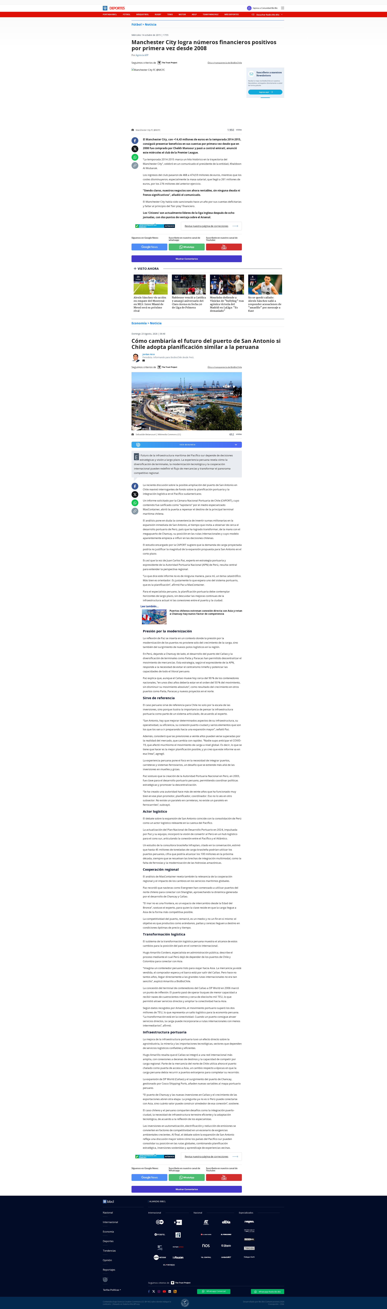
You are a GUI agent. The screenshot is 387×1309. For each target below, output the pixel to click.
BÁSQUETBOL (142, 14)
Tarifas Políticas (111, 1289)
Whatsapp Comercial (216, 1291)
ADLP (194, 14)
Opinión (107, 1260)
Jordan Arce (148, 354)
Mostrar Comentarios (187, 258)
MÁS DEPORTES (231, 14)
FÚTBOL (126, 14)
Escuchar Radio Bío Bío (268, 14)
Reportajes (109, 1269)
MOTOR (182, 14)
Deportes (108, 1241)
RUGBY (158, 14)
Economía (108, 1231)
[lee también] (155, 616)
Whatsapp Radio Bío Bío (269, 1291)
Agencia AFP (142, 55)
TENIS (170, 14)
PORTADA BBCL (110, 14)
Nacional (108, 1212)
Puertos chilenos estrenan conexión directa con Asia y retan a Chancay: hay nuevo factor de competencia (206, 612)
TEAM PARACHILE (210, 14)
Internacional (110, 1222)
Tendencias (109, 1250)
